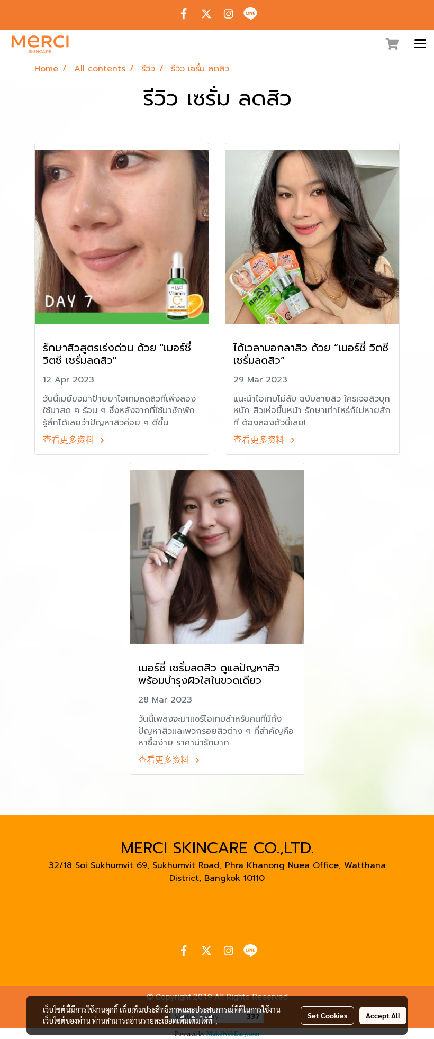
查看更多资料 (70, 440)
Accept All (383, 1015)
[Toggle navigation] (420, 44)
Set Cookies (327, 1015)
